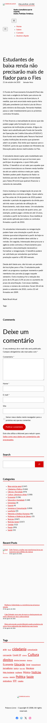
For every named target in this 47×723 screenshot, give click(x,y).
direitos (8, 660)
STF (15, 681)
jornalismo (8, 668)
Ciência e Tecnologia (15, 492)
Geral (28, 665)
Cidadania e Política (15, 489)
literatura (30, 668)
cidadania (19, 649)
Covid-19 (17, 655)
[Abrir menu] (5, 29)
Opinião (10, 525)
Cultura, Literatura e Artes (17, 495)
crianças (24, 655)
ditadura (29, 660)
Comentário (8, 357)
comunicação (32, 650)
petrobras (5, 677)
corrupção (7, 655)
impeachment (36, 665)
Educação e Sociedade (24, 52)
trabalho (20, 681)
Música (26, 672)
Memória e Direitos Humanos (19, 514)
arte (5, 650)
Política (20, 676)
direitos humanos (20, 660)
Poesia (10, 527)
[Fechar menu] (14, 21)
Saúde (10, 530)
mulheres (18, 673)
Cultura (33, 654)
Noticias (11, 519)
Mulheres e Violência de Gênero (19, 516)
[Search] (39, 464)
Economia (11, 497)
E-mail (6, 395)
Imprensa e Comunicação (17, 508)
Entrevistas (12, 503)
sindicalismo (7, 681)
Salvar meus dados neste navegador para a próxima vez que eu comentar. (23, 418)
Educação (19, 664)
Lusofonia (11, 511)
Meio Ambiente (8, 673)
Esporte (10, 505)
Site (4, 406)
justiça (16, 668)
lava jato (22, 668)
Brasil (9, 650)
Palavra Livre (27, 4)
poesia (12, 677)
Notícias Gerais (37, 52)
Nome (6, 384)
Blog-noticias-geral (9, 52)
